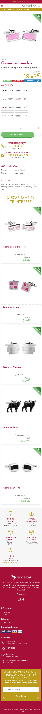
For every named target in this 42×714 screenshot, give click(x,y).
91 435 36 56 (16, 642)
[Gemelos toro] (21, 407)
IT (11, 623)
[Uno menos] (3, 128)
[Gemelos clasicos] (21, 347)
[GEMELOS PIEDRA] (21, 34)
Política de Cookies (28, 712)
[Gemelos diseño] (21, 467)
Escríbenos (12, 655)
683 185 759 (16, 649)
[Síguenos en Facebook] (23, 599)
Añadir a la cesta (17, 134)
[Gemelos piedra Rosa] (21, 226)
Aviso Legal (28, 710)
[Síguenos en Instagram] (19, 599)
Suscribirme (21, 696)
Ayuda (6, 614)
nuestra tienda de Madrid (10, 562)
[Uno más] (38, 128)
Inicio (3, 9)
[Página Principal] (5, 5)
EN (5, 623)
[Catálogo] (39, 5)
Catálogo (11, 9)
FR (9, 623)
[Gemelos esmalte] (21, 287)
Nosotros (7, 612)
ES (2, 623)
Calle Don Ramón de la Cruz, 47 (18, 661)
